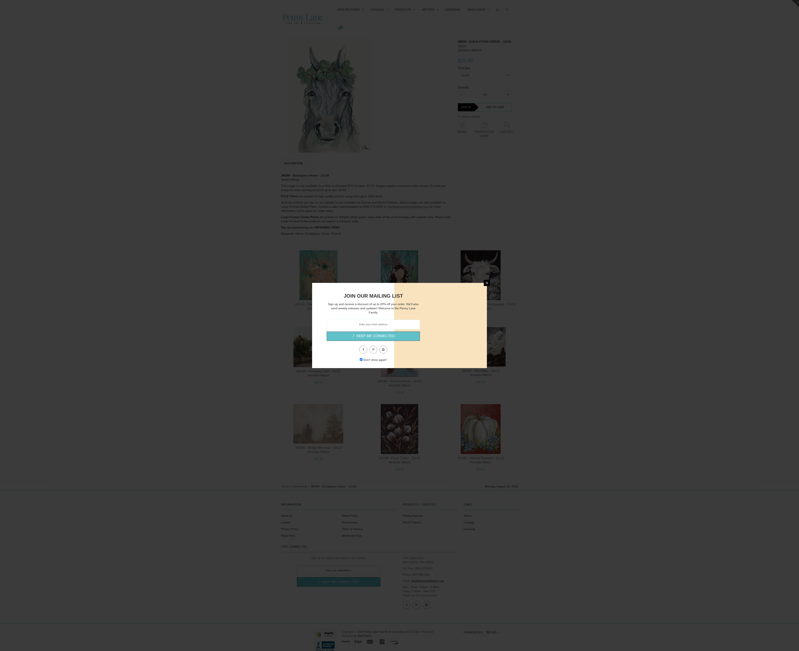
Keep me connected (375, 336)
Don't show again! (375, 359)
